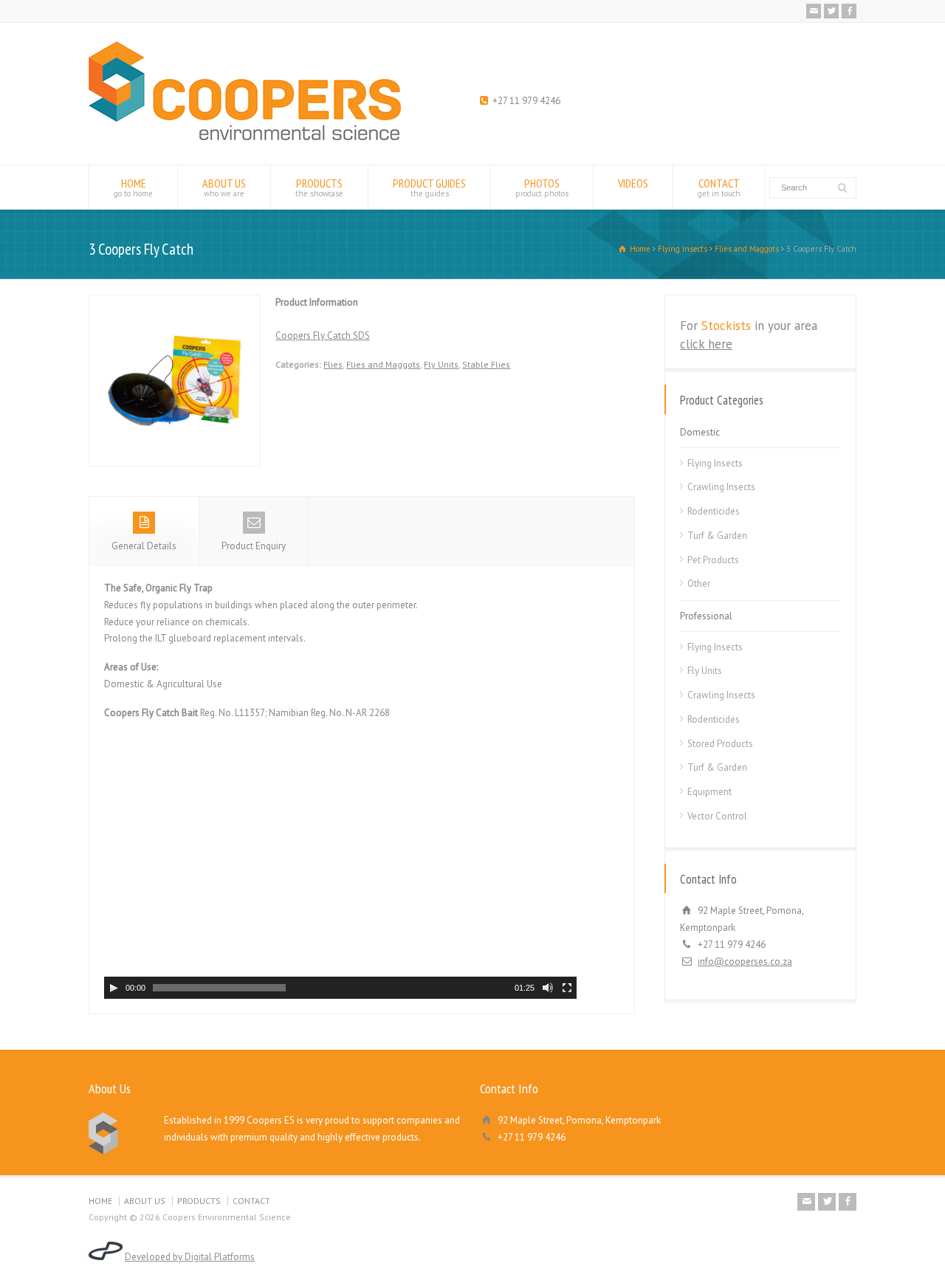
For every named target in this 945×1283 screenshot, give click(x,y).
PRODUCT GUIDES (429, 187)
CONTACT (719, 187)
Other (698, 583)
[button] (332, 858)
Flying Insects (715, 463)
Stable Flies (486, 364)
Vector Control (717, 816)
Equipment (709, 791)
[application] (340, 866)
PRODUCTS (319, 187)
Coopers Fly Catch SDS (322, 335)
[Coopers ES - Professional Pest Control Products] (245, 137)
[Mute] (548, 988)
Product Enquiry (253, 546)
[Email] (813, 11)
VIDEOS (633, 183)
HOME (133, 187)
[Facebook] (849, 11)
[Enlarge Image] (175, 303)
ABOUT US (224, 187)
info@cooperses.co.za (745, 961)
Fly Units (441, 364)
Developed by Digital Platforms (190, 1257)
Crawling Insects (721, 487)
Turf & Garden (717, 535)
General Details (143, 546)
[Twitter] (831, 11)
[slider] (219, 987)
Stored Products (720, 743)
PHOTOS (541, 187)
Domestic (700, 432)
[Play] (114, 988)
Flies (333, 364)
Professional (706, 616)
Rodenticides (713, 511)
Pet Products (713, 560)
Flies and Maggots (383, 364)
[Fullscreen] (567, 988)
